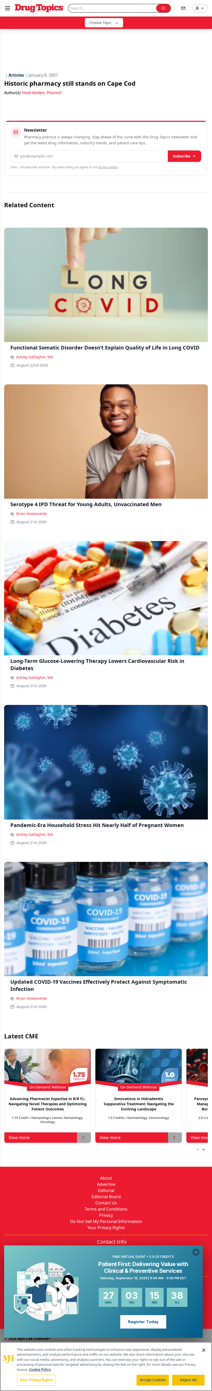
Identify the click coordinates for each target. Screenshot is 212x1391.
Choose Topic (100, 22)
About (106, 1178)
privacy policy (108, 167)
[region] (106, 1366)
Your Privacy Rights (106, 1227)
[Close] (203, 1350)
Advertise (106, 1184)
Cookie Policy (40, 1369)
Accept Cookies (153, 1380)
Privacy (106, 1215)
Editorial (106, 1190)
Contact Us (106, 1203)
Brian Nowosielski (31, 513)
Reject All (188, 1380)
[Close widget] (196, 1252)
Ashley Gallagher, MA (34, 356)
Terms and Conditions (106, 1209)
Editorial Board (106, 1196)
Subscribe (181, 156)
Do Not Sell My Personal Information (106, 1221)
